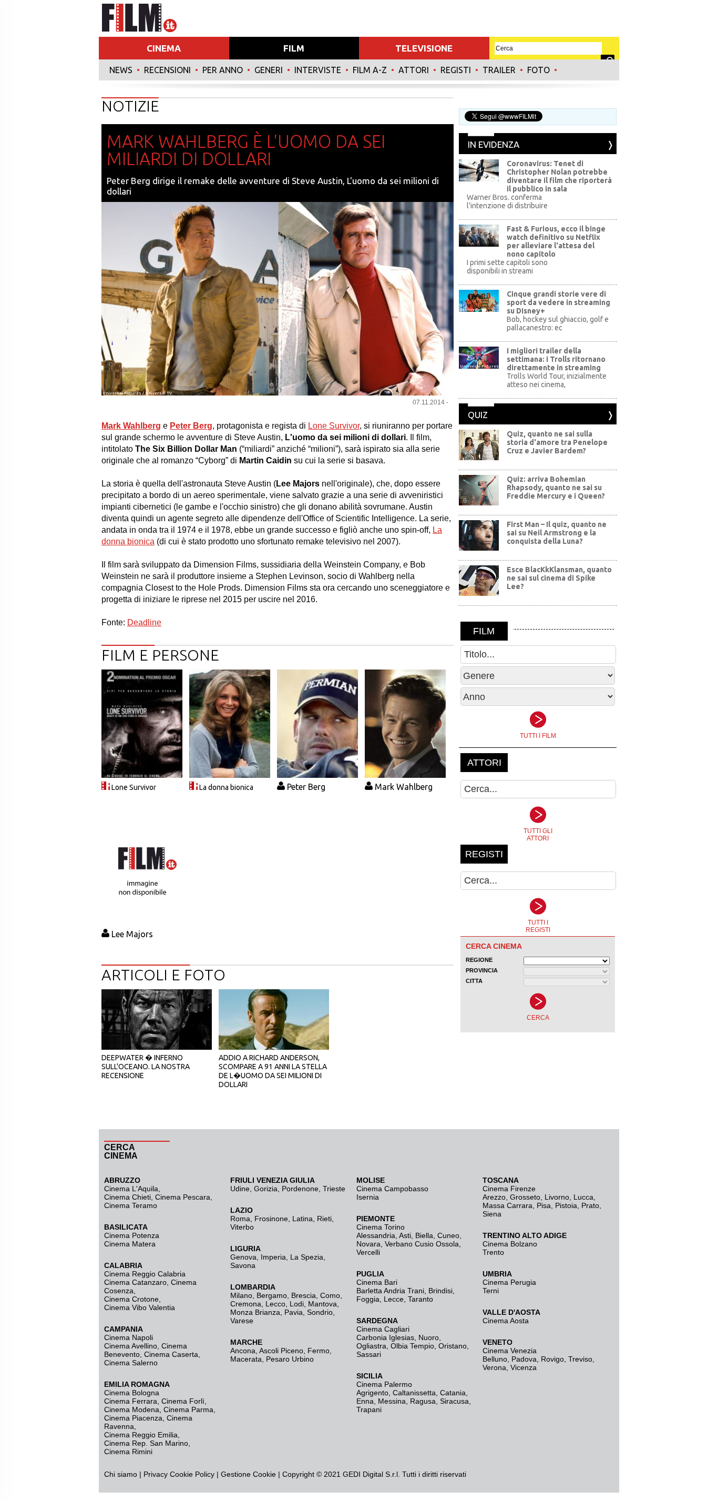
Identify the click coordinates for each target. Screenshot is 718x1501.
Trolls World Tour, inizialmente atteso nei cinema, (557, 380)
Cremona (245, 1304)
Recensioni (167, 70)
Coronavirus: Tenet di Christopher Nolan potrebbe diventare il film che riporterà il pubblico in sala (559, 176)
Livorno (557, 1197)
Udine (240, 1188)
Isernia (367, 1197)
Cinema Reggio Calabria (145, 1274)
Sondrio (320, 1312)
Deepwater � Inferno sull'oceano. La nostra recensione (145, 1066)
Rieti (324, 1218)
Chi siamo (120, 1474)
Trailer (499, 70)
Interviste (317, 70)
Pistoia (566, 1205)
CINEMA (164, 48)
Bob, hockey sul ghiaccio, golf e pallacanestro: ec (558, 323)
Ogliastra (371, 1346)
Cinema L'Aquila (131, 1188)
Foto (538, 70)
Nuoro (428, 1337)
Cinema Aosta (506, 1320)
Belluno (495, 1359)
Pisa (544, 1205)
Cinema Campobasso (392, 1188)
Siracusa (454, 1401)
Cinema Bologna (131, 1392)
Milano (241, 1295)
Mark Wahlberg (404, 787)
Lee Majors (132, 934)
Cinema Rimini (128, 1451)
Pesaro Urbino (290, 1359)
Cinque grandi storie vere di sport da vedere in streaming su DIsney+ (558, 302)
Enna (365, 1401)
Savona (242, 1265)
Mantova (322, 1304)
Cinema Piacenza (133, 1418)
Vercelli (368, 1252)
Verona (494, 1367)
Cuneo (448, 1235)
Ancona (242, 1350)
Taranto (420, 1299)
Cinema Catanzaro (135, 1282)
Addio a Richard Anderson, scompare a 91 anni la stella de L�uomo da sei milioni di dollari (273, 1071)
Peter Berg (306, 787)
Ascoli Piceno (281, 1350)
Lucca (583, 1197)
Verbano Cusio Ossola (422, 1244)
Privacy (155, 1474)
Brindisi (440, 1290)
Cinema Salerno (131, 1362)
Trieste (334, 1188)
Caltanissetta (414, 1392)
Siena (492, 1214)
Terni (491, 1290)
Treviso (580, 1359)
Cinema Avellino (130, 1346)
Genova (243, 1257)
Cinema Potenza (131, 1235)
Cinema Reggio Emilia (141, 1435)
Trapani (369, 1409)
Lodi (297, 1304)
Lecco (275, 1304)
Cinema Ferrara (130, 1401)
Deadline (144, 622)
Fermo (318, 1350)
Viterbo (242, 1227)
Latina (302, 1218)
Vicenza (523, 1367)
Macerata (246, 1359)
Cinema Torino (380, 1227)
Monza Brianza (255, 1312)
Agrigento (372, 1392)
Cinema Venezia (510, 1350)
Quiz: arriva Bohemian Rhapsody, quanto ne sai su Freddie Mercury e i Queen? (556, 487)
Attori (413, 70)
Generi (268, 70)
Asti (405, 1235)
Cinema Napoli (128, 1337)
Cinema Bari (376, 1282)
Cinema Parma (188, 1409)
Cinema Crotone (131, 1299)
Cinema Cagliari (382, 1329)
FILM (293, 48)
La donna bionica (226, 787)
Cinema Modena (131, 1409)
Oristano (452, 1346)
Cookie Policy (191, 1474)
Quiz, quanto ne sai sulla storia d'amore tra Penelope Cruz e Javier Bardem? (557, 442)
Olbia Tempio (412, 1346)
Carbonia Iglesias (385, 1337)
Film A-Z (370, 70)
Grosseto (525, 1197)
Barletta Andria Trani (390, 1290)
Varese (241, 1320)
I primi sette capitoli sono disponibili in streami (507, 266)
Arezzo (494, 1197)
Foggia (367, 1299)
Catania (453, 1392)
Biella (424, 1235)
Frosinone (271, 1218)
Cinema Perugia (509, 1282)
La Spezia (306, 1257)
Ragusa (423, 1401)
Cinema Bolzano (510, 1244)
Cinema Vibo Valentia (139, 1307)
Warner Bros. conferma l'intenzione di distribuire (507, 201)
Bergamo (272, 1295)
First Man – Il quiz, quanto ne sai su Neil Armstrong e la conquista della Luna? (557, 532)
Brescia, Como (315, 1295)
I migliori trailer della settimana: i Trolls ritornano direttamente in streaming (556, 359)
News (120, 70)
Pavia (293, 1312)
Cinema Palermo (384, 1384)
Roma (240, 1218)
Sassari (368, 1354)
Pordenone (300, 1188)
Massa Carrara (507, 1205)
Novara (368, 1244)
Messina (392, 1401)
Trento (493, 1252)
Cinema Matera (130, 1244)
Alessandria (375, 1235)
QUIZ (478, 414)
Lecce (394, 1299)
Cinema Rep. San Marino (146, 1443)
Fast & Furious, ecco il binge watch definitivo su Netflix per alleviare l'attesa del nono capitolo (556, 241)
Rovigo (552, 1359)
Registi (455, 70)
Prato (590, 1205)
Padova (524, 1359)
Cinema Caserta (171, 1354)
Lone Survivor (334, 425)
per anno (222, 70)
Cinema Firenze (509, 1188)
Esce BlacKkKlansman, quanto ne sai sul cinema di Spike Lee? (559, 578)
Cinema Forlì (182, 1401)
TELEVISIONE (424, 48)
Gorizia (266, 1188)
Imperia (273, 1257)
